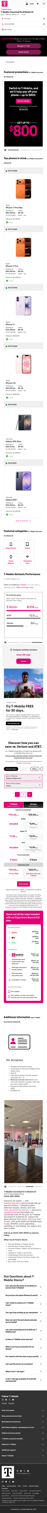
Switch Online (23, 52)
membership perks (12, 1203)
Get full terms (23, 109)
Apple (24, 1219)
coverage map (26, 587)
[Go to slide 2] (21, 150)
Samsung (32, 1219)
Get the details (23, 101)
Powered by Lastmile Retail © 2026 (23, 1509)
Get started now (14, 723)
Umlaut (23, 584)
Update (23, 661)
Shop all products (23, 521)
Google (7, 1221)
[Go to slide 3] (32, 150)
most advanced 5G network (16, 1210)
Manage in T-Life (23, 46)
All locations (10, 62)
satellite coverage (12, 1212)
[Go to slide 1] (9, 150)
